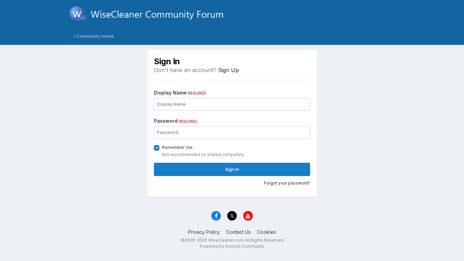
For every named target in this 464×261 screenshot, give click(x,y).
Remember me (177, 147)
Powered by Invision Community (232, 246)
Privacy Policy (204, 232)
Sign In (232, 169)
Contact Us (238, 232)
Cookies (266, 232)
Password (175, 121)
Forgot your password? (287, 183)
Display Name (180, 92)
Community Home (94, 36)
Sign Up (228, 70)
